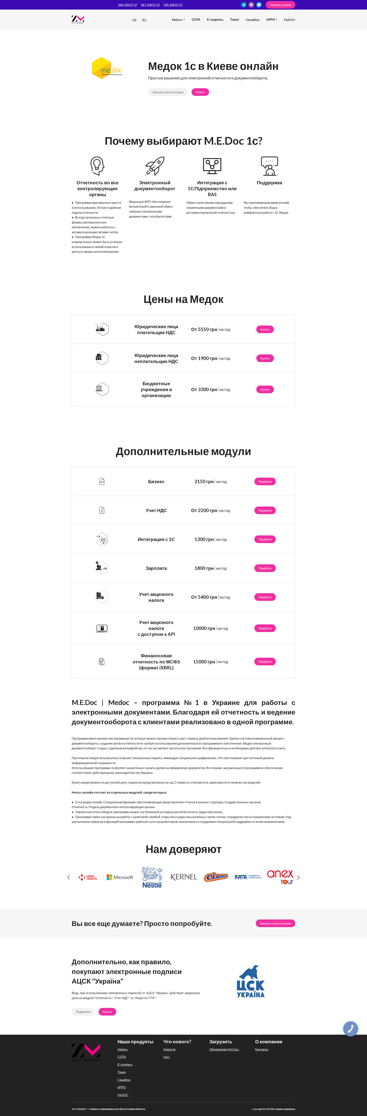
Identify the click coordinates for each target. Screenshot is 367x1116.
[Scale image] (88, 877)
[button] (244, 5)
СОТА (196, 19)
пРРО (122, 1087)
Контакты (261, 1049)
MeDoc (177, 19)
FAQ (166, 1057)
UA (134, 19)
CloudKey (253, 19)
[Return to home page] (86, 1052)
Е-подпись (215, 19)
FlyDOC (289, 19)
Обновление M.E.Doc (224, 1049)
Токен (234, 19)
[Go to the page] (78, 19)
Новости (169, 1049)
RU (144, 19)
